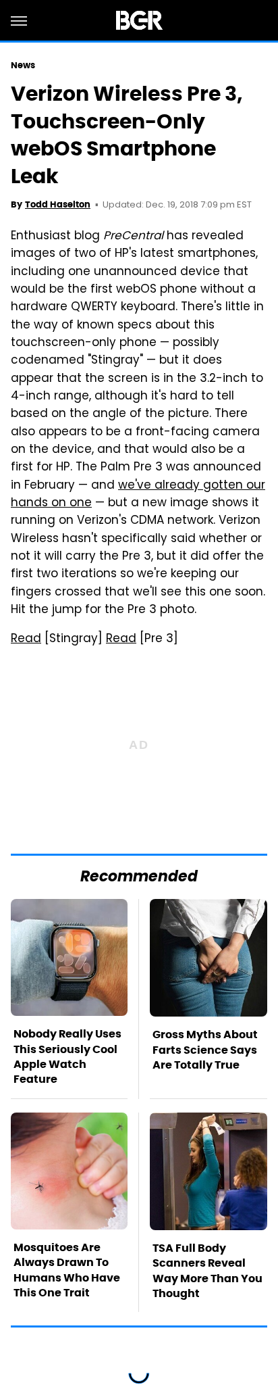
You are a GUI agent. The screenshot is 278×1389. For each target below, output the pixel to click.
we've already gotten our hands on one (138, 495)
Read (26, 639)
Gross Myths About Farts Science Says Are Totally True (205, 1049)
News (23, 65)
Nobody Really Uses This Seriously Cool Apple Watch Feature (67, 1056)
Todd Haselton (57, 204)
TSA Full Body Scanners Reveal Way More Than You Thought (207, 1270)
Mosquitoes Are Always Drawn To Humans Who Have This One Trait (66, 1270)
